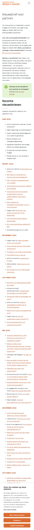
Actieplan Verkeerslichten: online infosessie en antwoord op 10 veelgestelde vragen (17, 338)
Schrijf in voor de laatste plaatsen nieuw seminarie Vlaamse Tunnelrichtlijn (19, 376)
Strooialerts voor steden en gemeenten (19, 252)
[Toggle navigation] (29, 3)
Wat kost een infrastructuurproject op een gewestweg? (16, 213)
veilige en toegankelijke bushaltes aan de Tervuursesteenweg (16, 304)
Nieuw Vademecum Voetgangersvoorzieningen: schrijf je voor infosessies (18, 204)
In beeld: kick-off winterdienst (16, 462)
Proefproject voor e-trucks (15, 438)
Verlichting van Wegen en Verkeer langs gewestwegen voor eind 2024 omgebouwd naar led (19, 480)
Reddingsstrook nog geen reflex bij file (19, 458)
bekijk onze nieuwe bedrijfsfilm (21, 391)
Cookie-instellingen (17, 526)
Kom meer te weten (10, 509)
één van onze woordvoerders (11, 53)
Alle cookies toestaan (17, 515)
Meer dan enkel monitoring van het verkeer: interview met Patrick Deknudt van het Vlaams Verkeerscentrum (19, 362)
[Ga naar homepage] (11, 3)
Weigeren (17, 520)
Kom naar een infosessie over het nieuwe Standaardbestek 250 (19, 427)
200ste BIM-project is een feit (16, 255)
